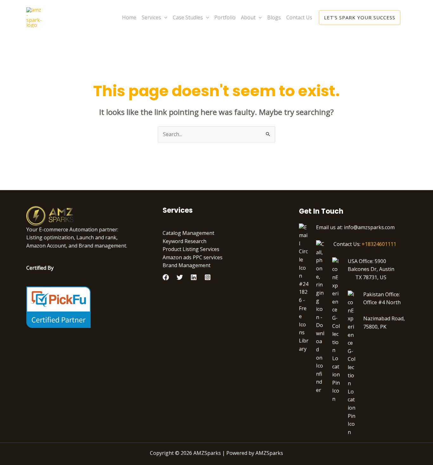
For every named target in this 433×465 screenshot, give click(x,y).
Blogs (274, 17)
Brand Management (186, 265)
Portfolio (225, 17)
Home (129, 17)
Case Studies (188, 17)
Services (151, 17)
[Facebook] (166, 277)
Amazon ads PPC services (193, 257)
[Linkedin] (194, 277)
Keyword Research (184, 241)
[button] (164, 17)
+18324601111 (379, 244)
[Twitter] (180, 277)
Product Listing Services (191, 249)
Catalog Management (188, 232)
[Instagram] (207, 277)
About (248, 17)
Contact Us (299, 17)
